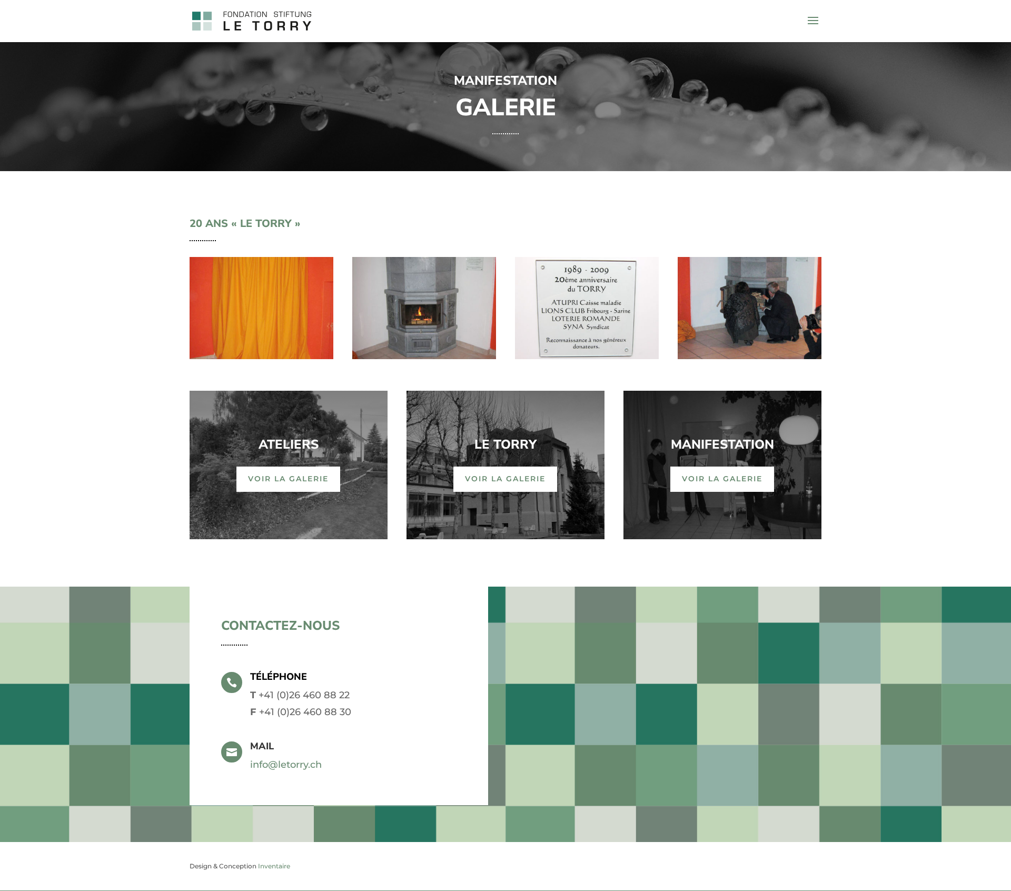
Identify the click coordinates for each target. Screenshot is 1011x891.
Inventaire (274, 866)
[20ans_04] (749, 356)
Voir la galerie (288, 478)
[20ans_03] (587, 356)
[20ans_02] (424, 356)
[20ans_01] (261, 356)
